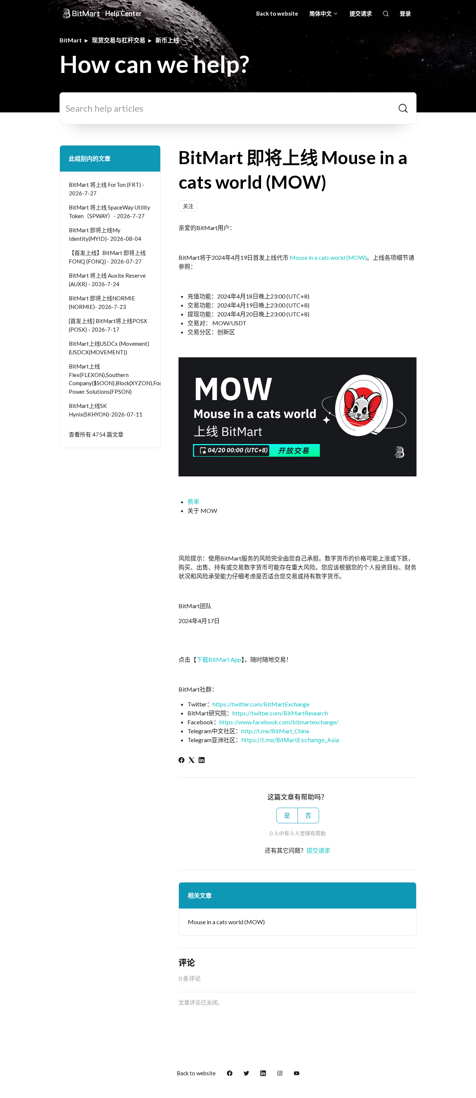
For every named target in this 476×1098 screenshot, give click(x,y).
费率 (193, 501)
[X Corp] (191, 760)
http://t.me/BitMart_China (275, 730)
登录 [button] (405, 13)
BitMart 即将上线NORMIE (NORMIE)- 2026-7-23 (102, 302)
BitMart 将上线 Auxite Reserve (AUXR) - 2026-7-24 (107, 279)
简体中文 (321, 13)
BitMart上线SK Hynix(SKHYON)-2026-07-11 (105, 410)
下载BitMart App (218, 659)
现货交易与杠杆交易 (118, 40)
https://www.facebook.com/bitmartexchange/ (278, 721)
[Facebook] (181, 760)
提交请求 (361, 13)
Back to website (277, 13)
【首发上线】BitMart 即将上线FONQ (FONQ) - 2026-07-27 (107, 257)
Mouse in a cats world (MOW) (328, 257)
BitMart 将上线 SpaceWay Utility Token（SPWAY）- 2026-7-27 (109, 211)
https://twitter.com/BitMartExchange (261, 704)
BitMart (71, 40)
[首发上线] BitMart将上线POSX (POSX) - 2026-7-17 (108, 325)
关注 (188, 206)
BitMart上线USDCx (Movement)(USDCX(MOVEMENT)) (109, 347)
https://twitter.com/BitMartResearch (280, 712)
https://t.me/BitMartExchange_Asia (290, 740)
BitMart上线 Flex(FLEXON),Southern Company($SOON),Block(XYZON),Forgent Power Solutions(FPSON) (110, 379)
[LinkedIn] (202, 760)
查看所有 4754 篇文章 (96, 434)
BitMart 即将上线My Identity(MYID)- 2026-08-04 (105, 234)
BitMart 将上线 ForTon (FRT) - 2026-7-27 (106, 189)
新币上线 (167, 40)
